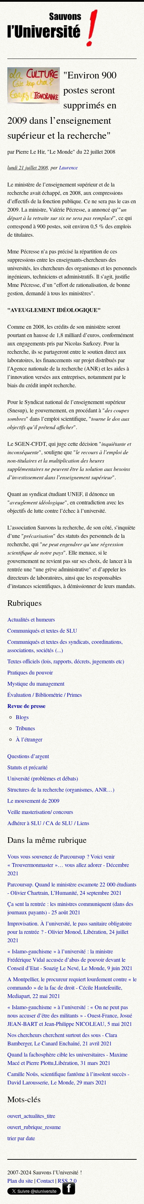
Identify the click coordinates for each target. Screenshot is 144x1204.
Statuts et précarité (27, 767)
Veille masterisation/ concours (40, 811)
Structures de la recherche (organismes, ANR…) (60, 789)
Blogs (22, 717)
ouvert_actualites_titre (31, 1115)
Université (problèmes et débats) (42, 778)
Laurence (68, 167)
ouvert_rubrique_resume (34, 1126)
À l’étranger (29, 739)
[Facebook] (68, 1192)
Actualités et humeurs (31, 619)
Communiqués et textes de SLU (42, 630)
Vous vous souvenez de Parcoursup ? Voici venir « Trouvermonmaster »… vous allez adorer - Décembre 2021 (68, 865)
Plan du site (20, 1180)
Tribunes (25, 728)
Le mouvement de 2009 (33, 800)
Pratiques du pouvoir (30, 672)
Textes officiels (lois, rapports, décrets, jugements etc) (65, 661)
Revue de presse (26, 706)
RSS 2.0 (67, 1180)
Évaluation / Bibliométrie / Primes (44, 694)
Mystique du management (35, 683)
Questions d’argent (28, 756)
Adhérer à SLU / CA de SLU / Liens (48, 822)
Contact (45, 1180)
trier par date (21, 1138)
